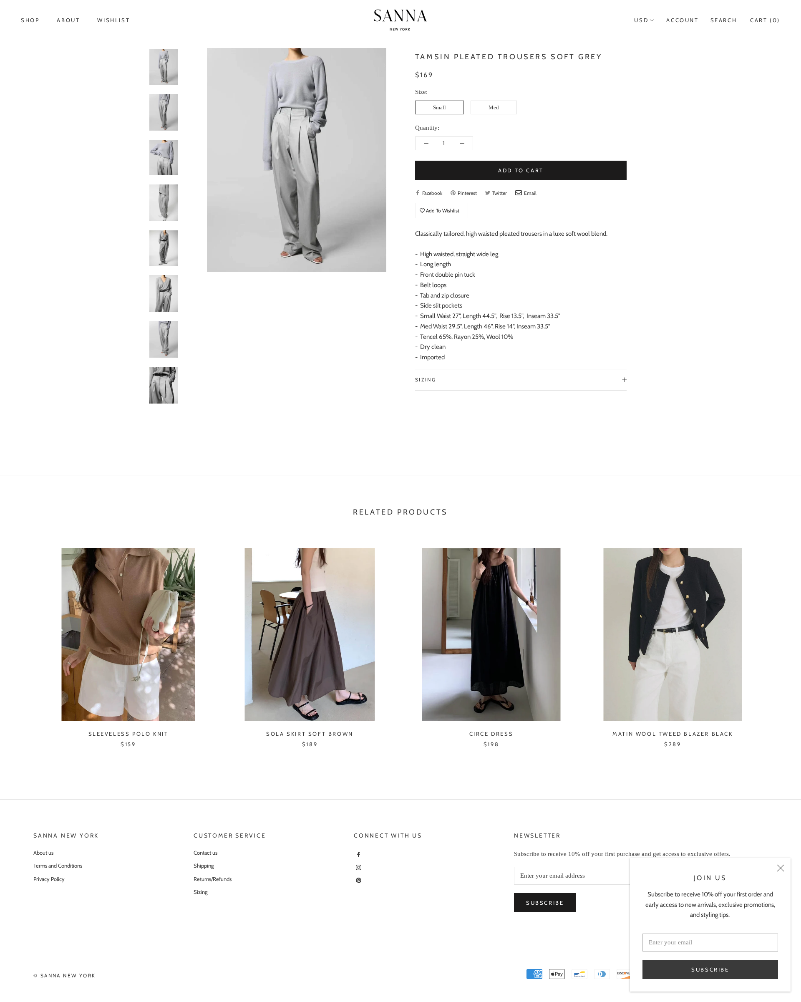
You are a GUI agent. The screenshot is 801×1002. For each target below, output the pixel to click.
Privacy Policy (49, 879)
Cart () (765, 20)
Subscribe (710, 969)
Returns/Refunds (213, 879)
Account (682, 20)
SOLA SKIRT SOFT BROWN (309, 733)
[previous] (26, 639)
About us (43, 852)
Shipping (204, 865)
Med (494, 107)
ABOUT (68, 20)
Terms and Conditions (57, 865)
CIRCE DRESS (491, 733)
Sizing (425, 379)
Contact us (205, 852)
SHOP (30, 20)
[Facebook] (357, 854)
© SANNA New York (64, 975)
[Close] (780, 868)
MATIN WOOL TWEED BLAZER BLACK (672, 733)
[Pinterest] (357, 879)
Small (439, 107)
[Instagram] (357, 867)
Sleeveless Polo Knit (128, 733)
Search (723, 20)
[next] (775, 639)
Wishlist (113, 20)
